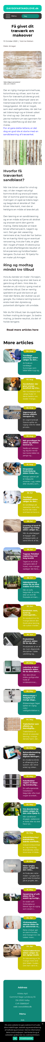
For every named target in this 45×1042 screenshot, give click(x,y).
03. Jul (30, 549)
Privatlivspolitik (26, 1038)
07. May (29, 663)
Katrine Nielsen (26, 41)
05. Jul (30, 521)
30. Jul (30, 493)
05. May (29, 691)
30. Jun (30, 606)
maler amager (9, 46)
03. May (29, 748)
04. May (29, 719)
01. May (30, 861)
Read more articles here (22, 329)
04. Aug (29, 351)
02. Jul (30, 578)
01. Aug (30, 464)
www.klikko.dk (25, 1006)
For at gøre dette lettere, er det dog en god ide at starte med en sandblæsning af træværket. (20, 131)
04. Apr (29, 918)
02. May (29, 776)
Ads (22, 1020)
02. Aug (29, 408)
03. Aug (29, 379)
